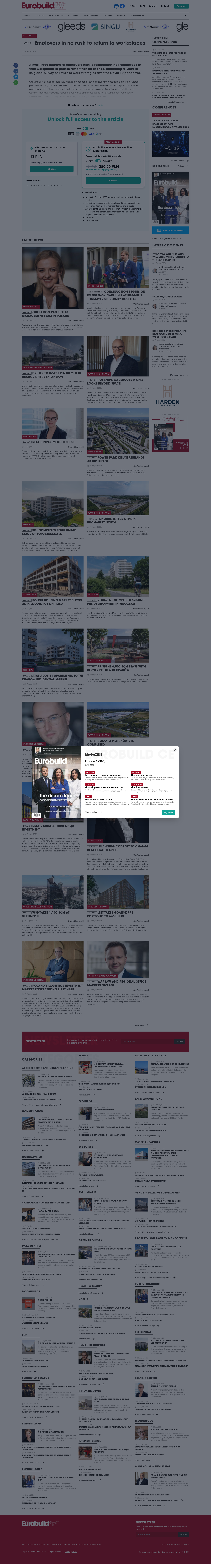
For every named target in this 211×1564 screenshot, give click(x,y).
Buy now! (168, 812)
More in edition (93, 812)
